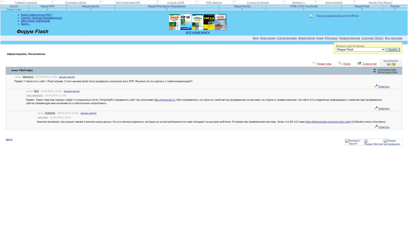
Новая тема (324, 63)
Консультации (334, 2)
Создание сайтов (75, 2)
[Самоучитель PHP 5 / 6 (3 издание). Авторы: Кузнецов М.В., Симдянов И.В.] (209, 21)
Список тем (370, 63)
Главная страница (26, 2)
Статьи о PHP (175, 2)
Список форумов (287, 38)
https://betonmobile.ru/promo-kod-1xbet (328, 121)
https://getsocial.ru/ (164, 99)
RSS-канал (331, 38)
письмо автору (67, 77)
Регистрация (267, 38)
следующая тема (386, 69)
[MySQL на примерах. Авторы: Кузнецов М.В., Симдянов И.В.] (221, 21)
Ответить (384, 86)
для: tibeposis (35, 95)
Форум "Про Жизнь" (380, 2)
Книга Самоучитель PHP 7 (37, 14)
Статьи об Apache (258, 2)
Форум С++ (299, 2)
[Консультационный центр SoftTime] (336, 28)
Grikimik (50, 113)
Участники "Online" (372, 38)
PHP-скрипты (214, 2)
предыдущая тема (387, 72)
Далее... (26, 23)
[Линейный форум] (389, 64)
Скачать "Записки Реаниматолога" (41, 17)
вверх (9, 139)
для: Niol (43, 117)
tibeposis (28, 76)
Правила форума (349, 38)
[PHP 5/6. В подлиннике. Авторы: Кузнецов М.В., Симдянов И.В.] (186, 21)
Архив (319, 38)
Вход (256, 38)
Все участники (393, 38)
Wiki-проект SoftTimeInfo (35, 20)
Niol (36, 91)
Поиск (346, 63)
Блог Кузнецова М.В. (128, 2)
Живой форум (306, 38)
